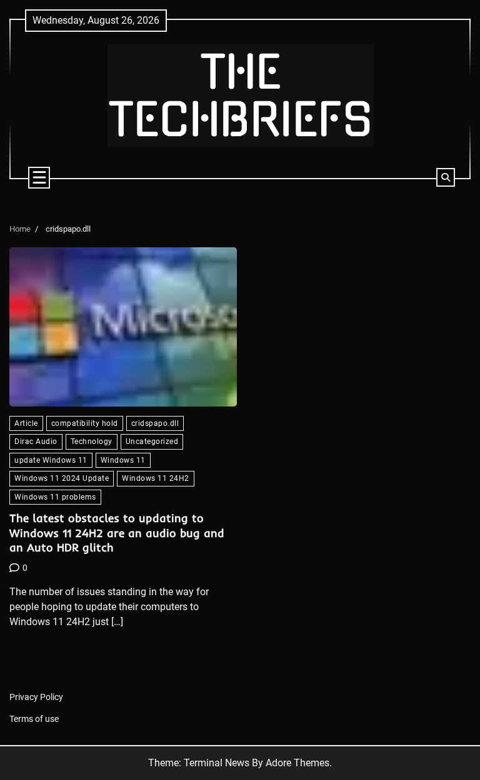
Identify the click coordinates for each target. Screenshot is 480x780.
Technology (91, 441)
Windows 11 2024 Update (61, 478)
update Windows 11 (51, 460)
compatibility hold (84, 423)
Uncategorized (152, 441)
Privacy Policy (36, 697)
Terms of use (34, 719)
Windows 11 (123, 460)
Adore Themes (297, 763)
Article (26, 423)
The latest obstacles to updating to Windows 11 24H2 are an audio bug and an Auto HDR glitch (116, 533)
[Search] (445, 177)
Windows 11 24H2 (155, 478)
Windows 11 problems (55, 496)
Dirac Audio (36, 441)
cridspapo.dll (155, 423)
